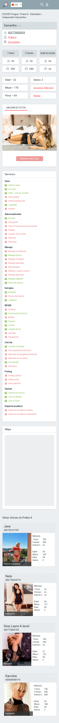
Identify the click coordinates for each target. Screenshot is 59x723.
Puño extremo (14, 383)
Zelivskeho (35, 14)
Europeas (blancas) (43, 87)
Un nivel (11, 189)
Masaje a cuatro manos (19, 271)
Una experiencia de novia (19, 350)
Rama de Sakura (15, 282)
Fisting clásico (15, 375)
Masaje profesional (17, 251)
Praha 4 (24, 14)
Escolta (11, 218)
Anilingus (12, 366)
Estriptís (12, 292)
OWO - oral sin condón (18, 193)
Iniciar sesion (48, 4)
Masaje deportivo (16, 275)
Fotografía (13, 222)
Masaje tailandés (16, 263)
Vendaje (12, 333)
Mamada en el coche (17, 358)
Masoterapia (14, 267)
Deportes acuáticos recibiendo (22, 414)
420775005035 (16, 32)
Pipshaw (12, 238)
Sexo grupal (13, 197)
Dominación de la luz (17, 313)
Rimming (12, 242)
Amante (11, 309)
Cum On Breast (15, 397)
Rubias (37, 95)
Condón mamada (16, 346)
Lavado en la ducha (17, 234)
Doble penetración (16, 201)
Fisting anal (13, 379)
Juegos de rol (14, 329)
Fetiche (11, 209)
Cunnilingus (13, 362)
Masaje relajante (15, 279)
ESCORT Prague (10, 14)
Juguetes (12, 205)
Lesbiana (12, 300)
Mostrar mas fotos (29, 158)
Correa (11, 325)
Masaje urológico (16, 259)
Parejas (11, 230)
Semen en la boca (16, 393)
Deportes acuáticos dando (20, 410)
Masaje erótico (15, 255)
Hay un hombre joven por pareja (22, 226)
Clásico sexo (14, 185)
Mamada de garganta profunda (22, 354)
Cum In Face (13, 400)
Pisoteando (13, 337)
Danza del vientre (16, 296)
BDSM (11, 317)
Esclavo (11, 321)
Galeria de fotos (16, 107)
